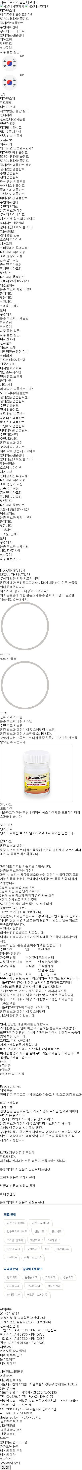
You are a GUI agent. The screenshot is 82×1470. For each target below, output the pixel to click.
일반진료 (6, 43)
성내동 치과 (13, 1294)
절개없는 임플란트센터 (15, 397)
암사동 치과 (13, 1286)
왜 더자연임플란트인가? (16, 14)
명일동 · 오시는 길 (37, 1294)
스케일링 (52, 1240)
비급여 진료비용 (33, 1257)
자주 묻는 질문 (10, 51)
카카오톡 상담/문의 (13, 1350)
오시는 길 (25, 1404)
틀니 (46, 1249)
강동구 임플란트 (15, 1223)
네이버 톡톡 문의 (11, 1355)
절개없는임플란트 (12, 22)
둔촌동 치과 (31, 1277)
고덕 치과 (50, 1277)
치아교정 (6, 39)
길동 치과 (68, 1277)
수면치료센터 (9, 27)
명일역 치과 (8, 1400)
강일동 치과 (54, 1286)
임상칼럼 (6, 47)
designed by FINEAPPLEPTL (20, 1417)
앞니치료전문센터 (12, 35)
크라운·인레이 (15, 1240)
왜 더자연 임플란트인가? (16, 388)
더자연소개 (7, 10)
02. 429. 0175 (9, 1313)
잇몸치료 (35, 1240)
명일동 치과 (27, 1400)
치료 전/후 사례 (10, 550)
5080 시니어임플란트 (14, 18)
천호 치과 (12, 1277)
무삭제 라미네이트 (12, 31)
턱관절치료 (63, 1249)
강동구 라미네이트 (17, 1231)
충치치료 (56, 1231)
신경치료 (39, 1231)
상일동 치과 (33, 1286)
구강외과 (32, 1249)
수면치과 (12, 1257)
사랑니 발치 (13, 1249)
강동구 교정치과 (41, 1223)
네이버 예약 (8, 1363)
